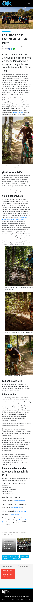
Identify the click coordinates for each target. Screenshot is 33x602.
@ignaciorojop (14, 514)
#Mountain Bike (16, 558)
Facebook (13, 596)
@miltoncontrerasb (20, 511)
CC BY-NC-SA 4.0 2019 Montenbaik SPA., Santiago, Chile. (17, 599)
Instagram (6, 596)
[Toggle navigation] (29, 3)
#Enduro (5, 556)
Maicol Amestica (18, 112)
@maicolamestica (19, 501)
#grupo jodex (24, 556)
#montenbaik (6, 558)
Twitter (20, 596)
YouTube (27, 596)
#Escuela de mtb (14, 556)
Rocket (4, 47)
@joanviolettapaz (16, 507)
